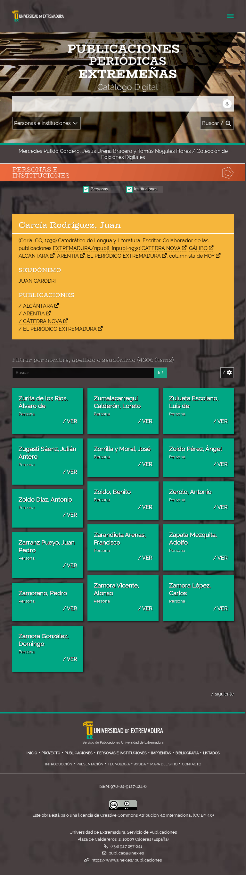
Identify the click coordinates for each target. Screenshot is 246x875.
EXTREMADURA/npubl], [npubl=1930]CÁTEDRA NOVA (117, 248)
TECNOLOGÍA (119, 764)
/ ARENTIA (32, 314)
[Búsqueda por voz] (227, 103)
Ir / (160, 372)
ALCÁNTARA (34, 256)
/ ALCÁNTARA (36, 306)
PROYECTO (51, 753)
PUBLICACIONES (79, 753)
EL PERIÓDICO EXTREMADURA (124, 256)
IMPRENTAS (161, 753)
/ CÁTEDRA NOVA (40, 321)
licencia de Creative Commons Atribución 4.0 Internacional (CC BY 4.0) (146, 815)
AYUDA (140, 764)
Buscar (213, 123)
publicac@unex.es (126, 853)
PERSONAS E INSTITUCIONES (122, 753)
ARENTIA (68, 256)
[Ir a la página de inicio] (59, 88)
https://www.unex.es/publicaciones (127, 860)
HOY (209, 256)
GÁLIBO (198, 248)
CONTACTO (191, 764)
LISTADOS (211, 753)
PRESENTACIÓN (90, 764)
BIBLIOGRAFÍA (187, 753)
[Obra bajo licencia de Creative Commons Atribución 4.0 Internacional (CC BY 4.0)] (123, 808)
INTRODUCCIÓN (58, 764)
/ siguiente (222, 693)
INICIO (32, 753)
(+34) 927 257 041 (126, 846)
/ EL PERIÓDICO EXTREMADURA (58, 329)
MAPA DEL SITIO (163, 764)
